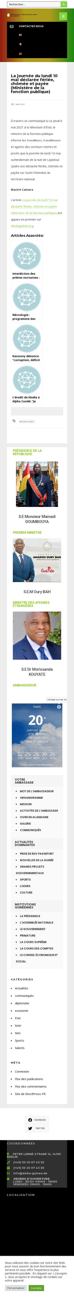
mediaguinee (26, 421)
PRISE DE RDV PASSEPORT (37, 854)
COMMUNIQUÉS (30, 830)
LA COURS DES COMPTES (36, 948)
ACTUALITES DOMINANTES (25, 843)
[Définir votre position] (59, 706)
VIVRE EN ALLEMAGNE (34, 817)
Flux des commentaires (31, 1086)
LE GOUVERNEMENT (33, 929)
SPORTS (25, 880)
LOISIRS (25, 886)
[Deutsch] (37, 53)
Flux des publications (29, 1079)
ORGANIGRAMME (31, 798)
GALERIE (25, 824)
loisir (18, 1025)
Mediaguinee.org (22, 226)
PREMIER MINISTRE (27, 532)
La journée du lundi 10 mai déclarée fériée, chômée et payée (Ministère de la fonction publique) (34, 206)
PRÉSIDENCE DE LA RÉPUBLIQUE (27, 452)
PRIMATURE (27, 936)
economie (21, 1011)
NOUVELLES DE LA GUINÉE (36, 860)
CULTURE (26, 893)
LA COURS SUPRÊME (33, 942)
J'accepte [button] (36, 1288)
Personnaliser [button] (15, 1288)
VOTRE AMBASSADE (24, 781)
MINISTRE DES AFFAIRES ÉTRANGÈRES (31, 604)
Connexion (22, 1071)
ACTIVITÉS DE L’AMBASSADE (39, 811)
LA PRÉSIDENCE (30, 916)
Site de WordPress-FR (30, 1094)
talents (19, 1048)
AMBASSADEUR (24, 685)
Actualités (21, 988)
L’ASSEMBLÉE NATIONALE (36, 923)
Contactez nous (31, 26)
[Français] (37, 44)
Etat (18, 1018)
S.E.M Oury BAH (37, 591)
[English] (37, 35)
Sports (19, 1040)
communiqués (24, 996)
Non (18, 1033)
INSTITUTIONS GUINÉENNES (25, 905)
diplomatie (22, 1003)
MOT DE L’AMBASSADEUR (37, 791)
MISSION (26, 804)
